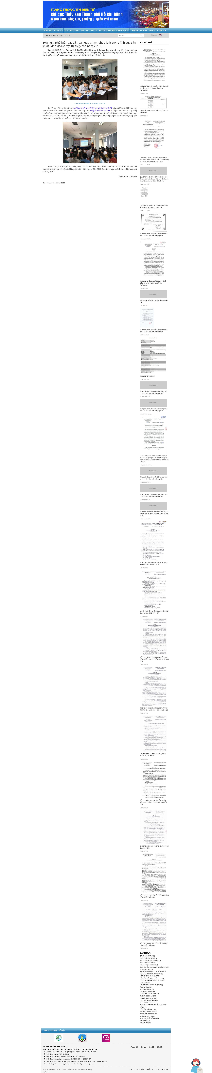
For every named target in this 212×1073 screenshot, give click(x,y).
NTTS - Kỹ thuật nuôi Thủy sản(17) (150, 960)
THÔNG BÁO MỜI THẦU (147, 376)
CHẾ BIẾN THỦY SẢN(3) (147, 1016)
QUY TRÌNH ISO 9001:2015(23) (149, 994)
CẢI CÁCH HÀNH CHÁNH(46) (149, 1000)
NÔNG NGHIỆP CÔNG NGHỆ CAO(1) (151, 985)
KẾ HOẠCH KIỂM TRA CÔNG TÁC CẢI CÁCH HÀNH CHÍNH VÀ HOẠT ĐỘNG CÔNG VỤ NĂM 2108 (154, 659)
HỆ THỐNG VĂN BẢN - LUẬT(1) (149, 976)
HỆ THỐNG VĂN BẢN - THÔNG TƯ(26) (152, 978)
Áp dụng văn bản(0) (146, 987)
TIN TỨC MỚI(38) (145, 1023)
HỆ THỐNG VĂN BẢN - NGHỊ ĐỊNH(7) (151, 974)
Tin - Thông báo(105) (146, 969)
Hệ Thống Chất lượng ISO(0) (148, 998)
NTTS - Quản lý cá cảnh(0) (148, 962)
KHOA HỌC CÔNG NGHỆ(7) (148, 1011)
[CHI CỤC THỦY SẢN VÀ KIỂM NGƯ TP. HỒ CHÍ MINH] (106, 14)
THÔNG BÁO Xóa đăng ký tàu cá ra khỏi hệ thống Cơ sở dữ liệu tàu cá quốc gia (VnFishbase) (153, 283)
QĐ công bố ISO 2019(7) (147, 956)
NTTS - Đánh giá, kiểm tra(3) (148, 958)
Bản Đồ (159, 1047)
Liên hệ (151, 1047)
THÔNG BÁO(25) (145, 1020)
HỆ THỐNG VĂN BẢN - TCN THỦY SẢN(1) (153, 971)
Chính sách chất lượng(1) (147, 991)
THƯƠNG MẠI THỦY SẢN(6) (148, 1014)
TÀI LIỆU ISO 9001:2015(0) (148, 996)
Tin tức (143, 1047)
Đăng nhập (154, 35)
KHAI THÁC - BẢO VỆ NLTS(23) (149, 1018)
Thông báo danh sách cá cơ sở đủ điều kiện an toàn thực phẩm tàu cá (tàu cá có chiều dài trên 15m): (154, 514)
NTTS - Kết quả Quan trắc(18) (149, 965)
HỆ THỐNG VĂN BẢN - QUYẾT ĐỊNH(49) (152, 980)
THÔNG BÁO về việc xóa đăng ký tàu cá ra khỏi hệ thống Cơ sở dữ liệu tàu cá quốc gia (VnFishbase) (154, 88)
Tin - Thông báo (48, 183)
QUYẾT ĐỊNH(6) (145, 983)
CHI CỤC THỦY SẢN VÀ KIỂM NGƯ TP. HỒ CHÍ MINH (149, 1069)
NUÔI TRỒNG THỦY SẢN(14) (149, 1003)
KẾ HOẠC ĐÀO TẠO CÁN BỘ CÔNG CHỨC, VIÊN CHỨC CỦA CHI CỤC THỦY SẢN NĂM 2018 (153, 802)
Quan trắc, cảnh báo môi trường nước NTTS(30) (154, 967)
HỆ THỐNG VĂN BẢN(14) (148, 1009)
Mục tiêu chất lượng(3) (147, 989)
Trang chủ (134, 1047)
